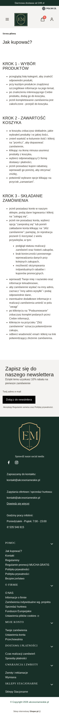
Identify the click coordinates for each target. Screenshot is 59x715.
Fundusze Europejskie (18, 611)
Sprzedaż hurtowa (15, 606)
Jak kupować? (13, 551)
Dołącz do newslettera (19, 399)
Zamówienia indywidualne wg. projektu (28, 602)
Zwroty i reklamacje (16, 672)
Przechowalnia (14, 639)
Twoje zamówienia (16, 630)
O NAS (9, 593)
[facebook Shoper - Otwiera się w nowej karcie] (9, 462)
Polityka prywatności (17, 569)
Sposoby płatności (16, 658)
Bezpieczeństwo (14, 578)
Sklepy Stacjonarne (16, 691)
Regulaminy (12, 560)
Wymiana (10, 677)
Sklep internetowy (25, 711)
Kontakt (9, 555)
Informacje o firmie (16, 597)
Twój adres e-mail (12, 391)
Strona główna (9, 34)
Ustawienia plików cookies (21, 615)
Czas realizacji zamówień (20, 653)
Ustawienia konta (15, 634)
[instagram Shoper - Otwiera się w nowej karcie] (17, 462)
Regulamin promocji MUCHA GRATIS (27, 564)
